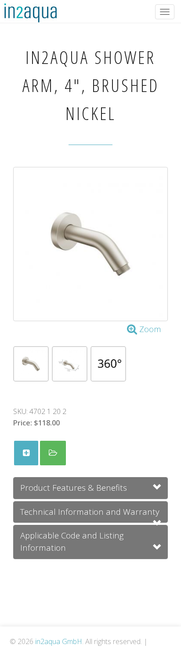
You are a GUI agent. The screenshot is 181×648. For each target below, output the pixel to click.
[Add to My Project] (26, 453)
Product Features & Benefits (73, 487)
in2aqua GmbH (58, 641)
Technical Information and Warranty (89, 511)
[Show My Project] (53, 453)
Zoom (149, 328)
